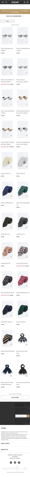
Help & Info (5, 443)
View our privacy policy (19, 424)
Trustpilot (15, 456)
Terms (8, 472)
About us (4, 449)
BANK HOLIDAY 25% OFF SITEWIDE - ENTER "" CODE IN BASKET (15, 11)
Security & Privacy (13, 472)
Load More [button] (15, 397)
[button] (15, 11)
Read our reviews (15, 458)
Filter (7, 21)
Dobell (3, 428)
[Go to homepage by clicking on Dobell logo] (15, 2)
